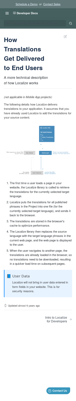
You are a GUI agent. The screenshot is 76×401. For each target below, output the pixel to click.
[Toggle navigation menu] (7, 13)
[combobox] (71, 23)
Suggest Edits (63, 36)
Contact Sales (51, 4)
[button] (38, 150)
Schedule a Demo (27, 4)
